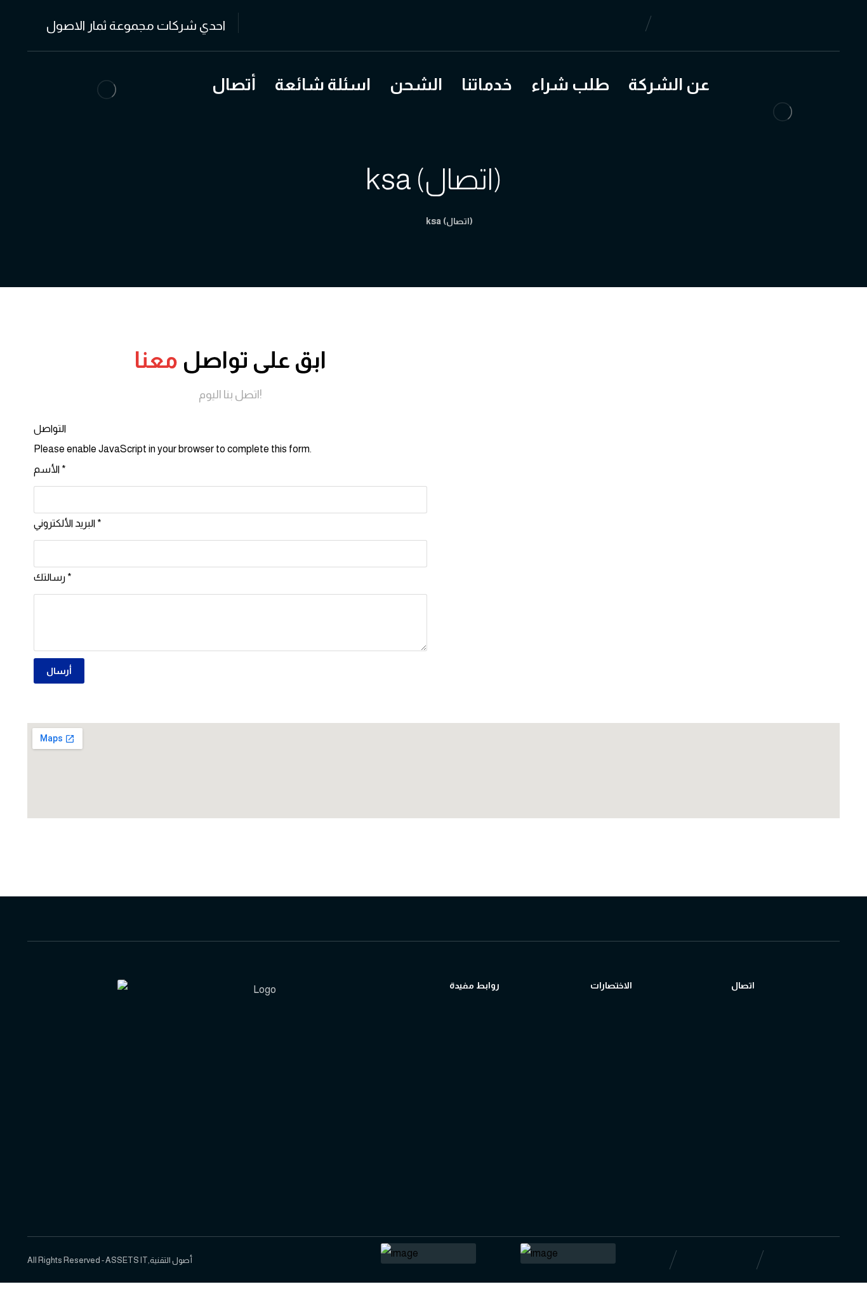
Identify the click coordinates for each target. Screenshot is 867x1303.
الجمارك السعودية (500, 1027)
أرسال (59, 671)
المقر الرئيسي (772, 1047)
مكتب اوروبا (768, 1067)
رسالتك (53, 577)
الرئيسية (621, 1027)
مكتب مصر (768, 1108)
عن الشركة (627, 1047)
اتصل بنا (761, 1027)
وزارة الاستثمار (492, 1067)
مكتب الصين (770, 1088)
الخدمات (621, 1067)
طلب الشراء (628, 1088)
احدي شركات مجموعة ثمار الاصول (109, 1187)
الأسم (50, 469)
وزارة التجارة (486, 1047)
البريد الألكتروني (68, 523)
